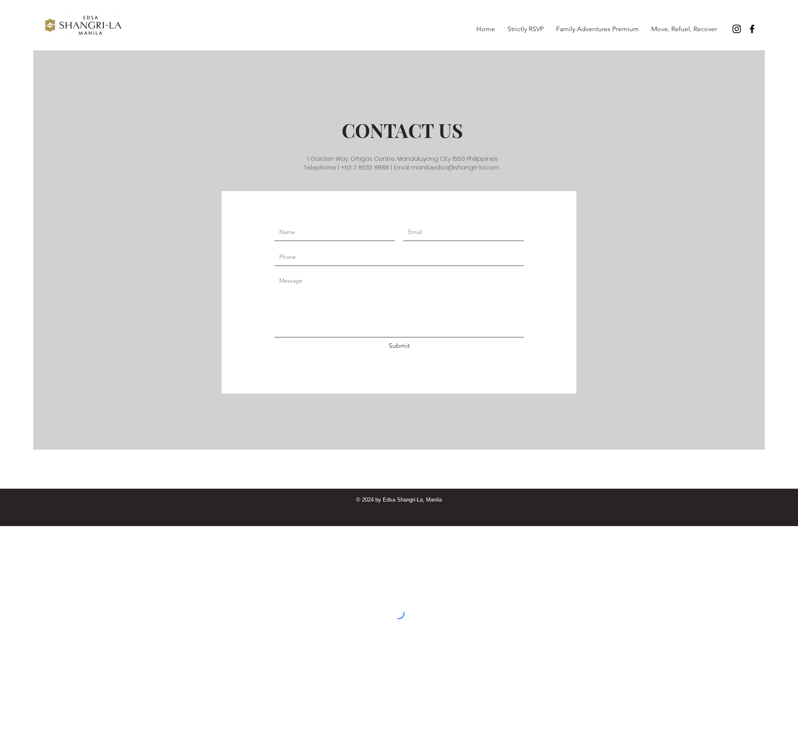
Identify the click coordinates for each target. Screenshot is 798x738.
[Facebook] (752, 28)
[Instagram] (736, 28)
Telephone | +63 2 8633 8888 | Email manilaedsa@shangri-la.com (402, 167)
